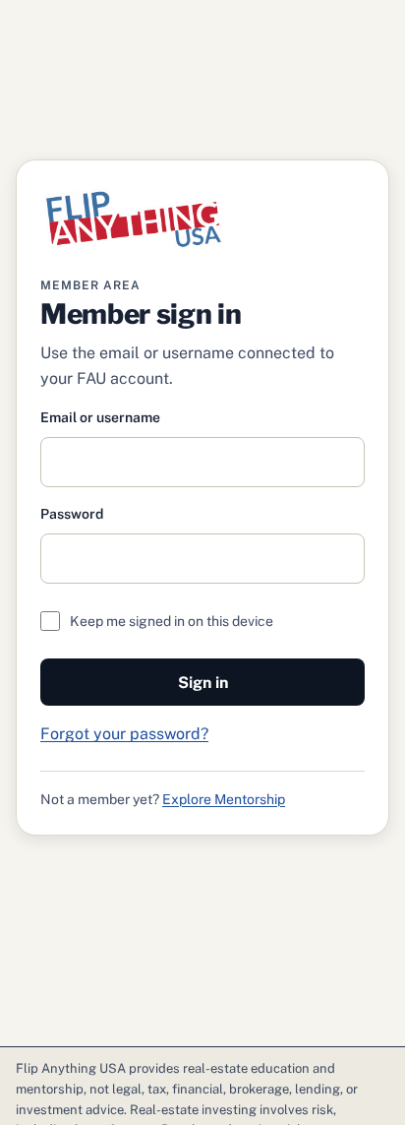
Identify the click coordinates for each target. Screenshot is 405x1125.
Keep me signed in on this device (171, 621)
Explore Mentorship (223, 799)
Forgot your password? (124, 733)
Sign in (203, 682)
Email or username (100, 417)
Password (71, 514)
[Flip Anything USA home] (133, 218)
